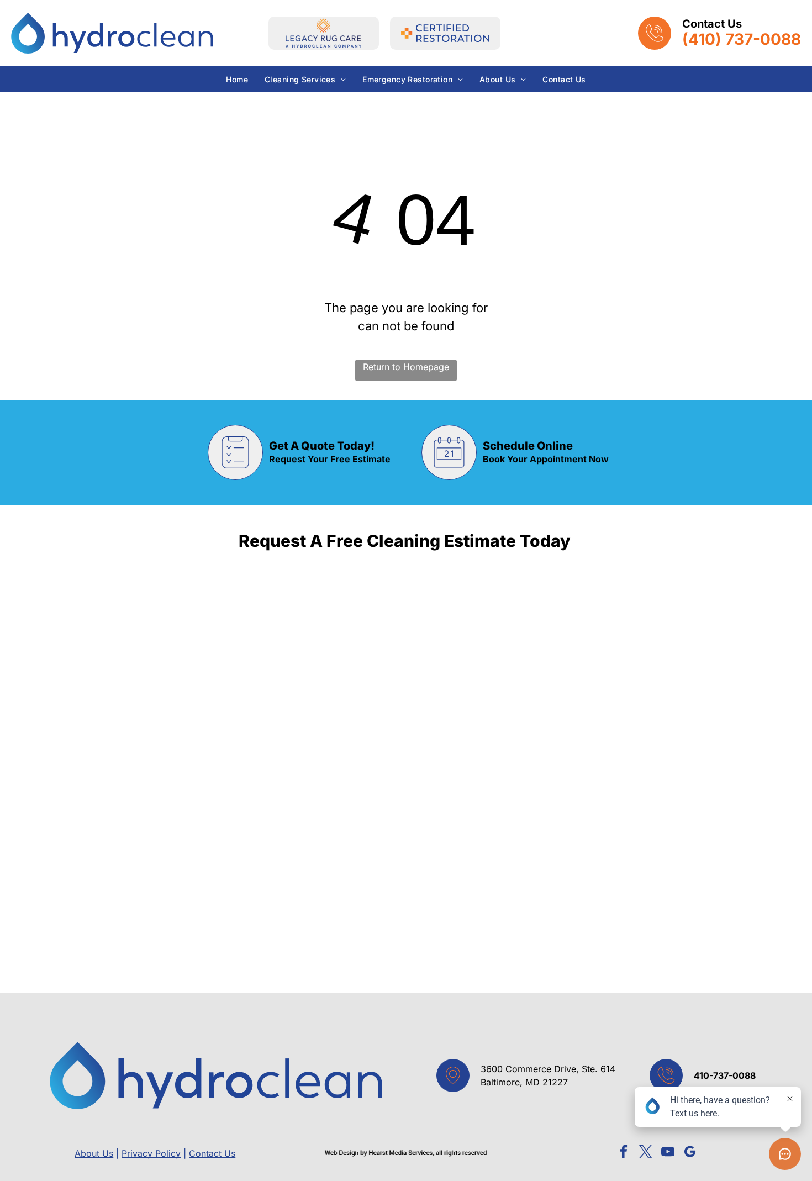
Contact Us (212, 1153)
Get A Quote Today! (322, 445)
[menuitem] (237, 79)
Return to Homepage (406, 366)
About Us (94, 1153)
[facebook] (624, 1153)
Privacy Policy (151, 1153)
